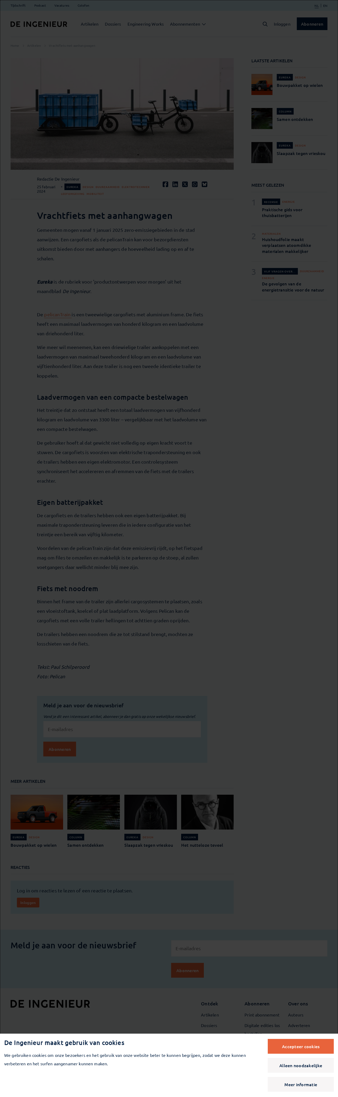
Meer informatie (300, 1084)
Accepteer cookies (301, 1046)
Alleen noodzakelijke (300, 1065)
